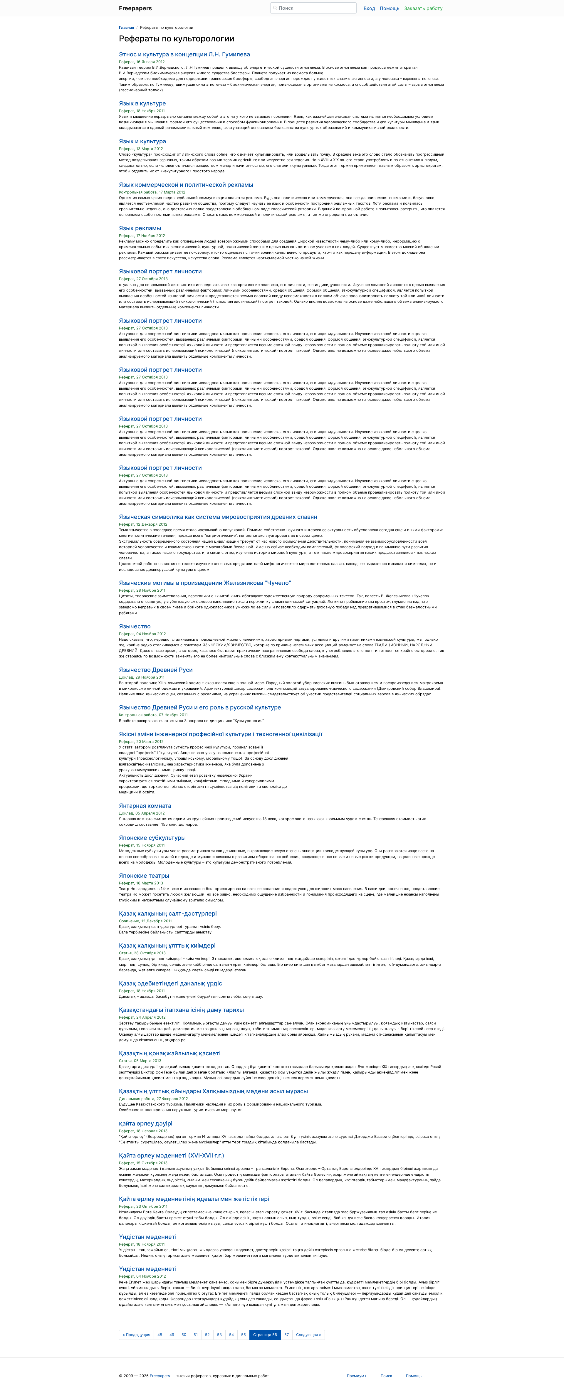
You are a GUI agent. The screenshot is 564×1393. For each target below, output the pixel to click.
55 (243, 1335)
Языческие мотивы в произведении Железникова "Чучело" (205, 582)
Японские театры (144, 875)
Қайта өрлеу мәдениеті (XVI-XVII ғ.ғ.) (171, 1155)
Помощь (390, 8)
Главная (126, 27)
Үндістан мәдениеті (148, 1236)
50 (184, 1335)
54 (231, 1335)
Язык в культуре (142, 103)
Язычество (135, 626)
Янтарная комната (145, 805)
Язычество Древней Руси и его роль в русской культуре (200, 707)
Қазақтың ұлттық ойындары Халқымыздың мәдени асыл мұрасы (213, 1091)
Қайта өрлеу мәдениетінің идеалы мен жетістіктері (194, 1198)
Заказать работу (423, 8)
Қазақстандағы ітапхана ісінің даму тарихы (181, 1009)
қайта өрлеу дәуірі (145, 1123)
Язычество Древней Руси (156, 669)
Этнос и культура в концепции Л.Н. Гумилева (184, 54)
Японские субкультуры (152, 837)
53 (219, 1335)
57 (286, 1335)
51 (196, 1335)
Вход (369, 8)
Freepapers (160, 1376)
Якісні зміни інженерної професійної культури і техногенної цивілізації (220, 734)
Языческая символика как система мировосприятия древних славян (218, 516)
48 (159, 1335)
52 (207, 1335)
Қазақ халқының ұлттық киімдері (167, 945)
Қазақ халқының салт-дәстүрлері (168, 913)
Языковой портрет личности (160, 271)
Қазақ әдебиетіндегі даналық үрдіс (170, 983)
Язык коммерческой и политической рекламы (186, 184)
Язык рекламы (140, 228)
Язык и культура (142, 141)
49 (171, 1335)
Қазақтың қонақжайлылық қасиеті (170, 1053)
